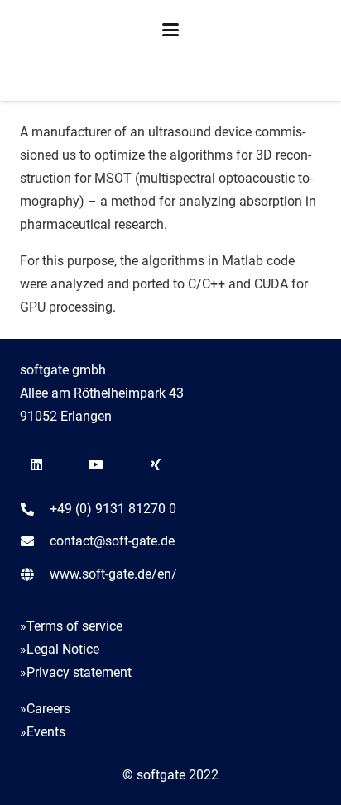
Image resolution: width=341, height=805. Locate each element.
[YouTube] (96, 464)
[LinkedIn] (36, 464)
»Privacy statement (76, 672)
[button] (170, 29)
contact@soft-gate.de (112, 541)
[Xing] (155, 464)
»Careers (45, 709)
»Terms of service (71, 626)
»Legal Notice (59, 649)
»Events (42, 732)
